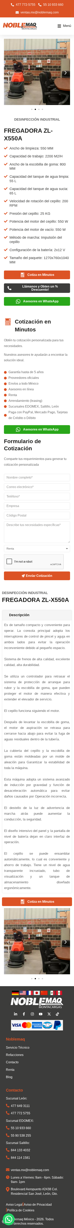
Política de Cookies (20, 1210)
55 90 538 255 (21, 1135)
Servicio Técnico (17, 1047)
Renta (10, 1069)
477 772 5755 (20, 1113)
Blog (9, 1077)
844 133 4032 (20, 1150)
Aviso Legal (14, 1204)
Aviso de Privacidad (38, 1204)
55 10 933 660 (21, 1128)
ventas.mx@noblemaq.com (30, 1170)
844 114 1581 (20, 1157)
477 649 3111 (20, 1106)
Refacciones (14, 1055)
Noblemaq (15, 1039)
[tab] (37, 615)
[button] (64, 26)
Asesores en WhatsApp (41, 301)
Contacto (12, 1062)
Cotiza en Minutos (40, 274)
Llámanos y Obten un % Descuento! (40, 288)
